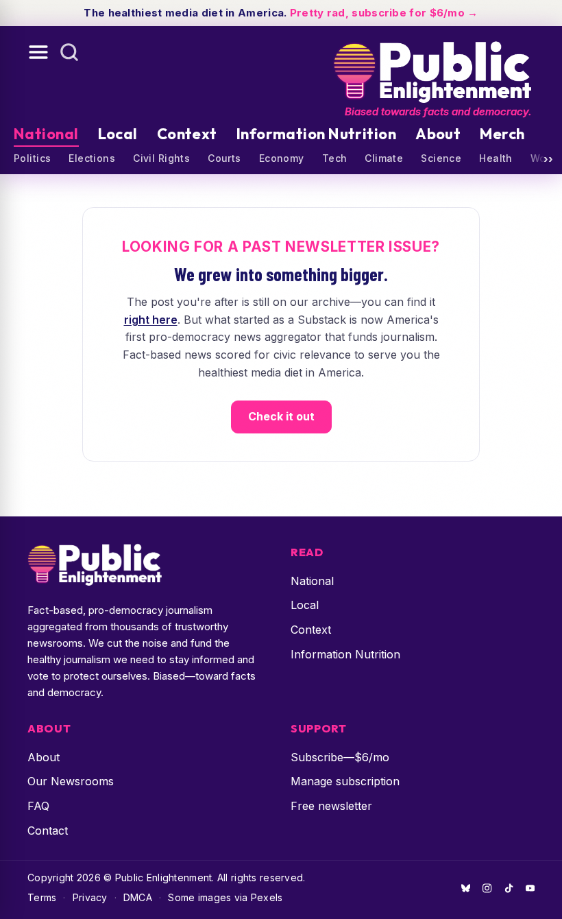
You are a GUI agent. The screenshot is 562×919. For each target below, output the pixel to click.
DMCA (137, 897)
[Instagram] (486, 888)
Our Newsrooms (70, 781)
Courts (224, 158)
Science (441, 158)
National (46, 133)
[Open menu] (38, 52)
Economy (281, 158)
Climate (384, 158)
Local (118, 133)
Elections (92, 158)
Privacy (90, 897)
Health (496, 158)
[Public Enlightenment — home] (432, 66)
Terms (41, 897)
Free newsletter (331, 806)
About (438, 133)
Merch (502, 133)
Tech (334, 158)
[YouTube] (530, 888)
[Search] (69, 52)
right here (151, 319)
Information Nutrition (316, 133)
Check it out (281, 416)
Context (187, 133)
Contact (47, 830)
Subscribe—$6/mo (340, 757)
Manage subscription (345, 781)
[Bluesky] (465, 888)
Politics (32, 158)
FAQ (38, 806)
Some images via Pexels (225, 897)
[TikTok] (508, 888)
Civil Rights (161, 158)
